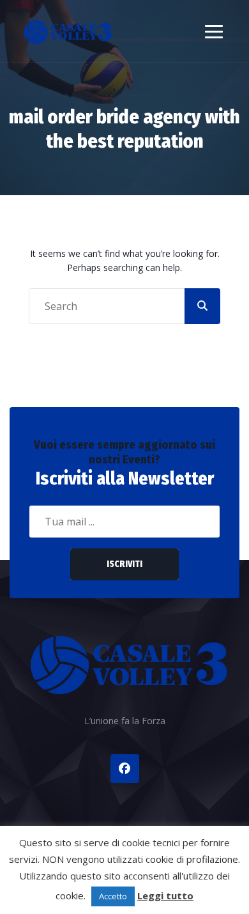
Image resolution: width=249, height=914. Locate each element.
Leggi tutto (165, 895)
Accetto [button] (113, 896)
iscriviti (124, 564)
